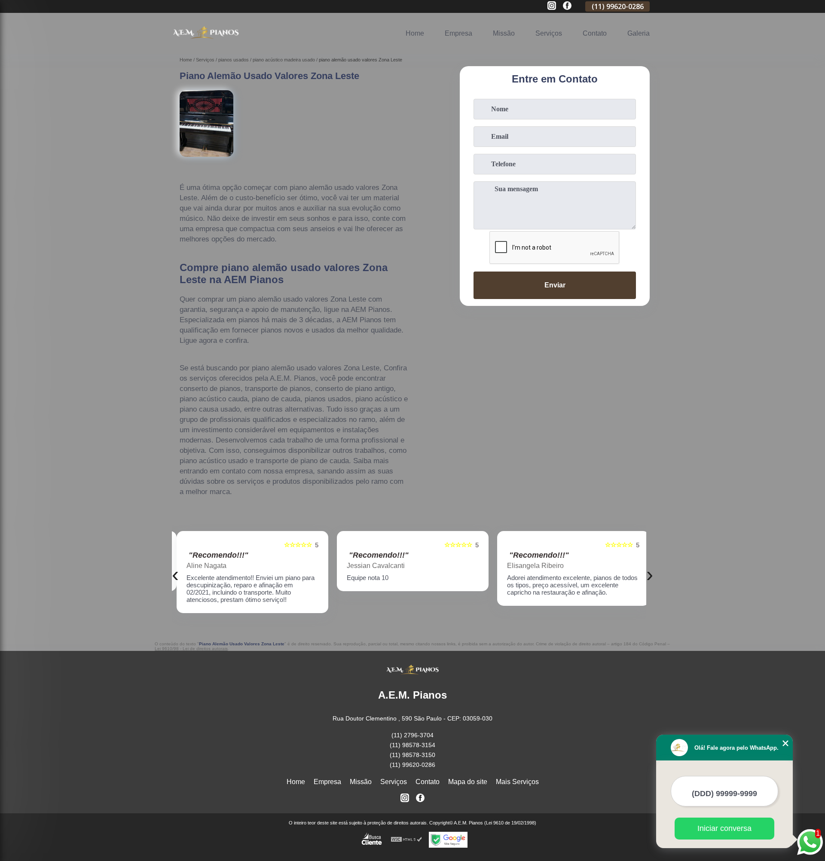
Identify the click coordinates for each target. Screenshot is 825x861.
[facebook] (567, 6)
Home (415, 33)
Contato (595, 33)
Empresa (458, 33)
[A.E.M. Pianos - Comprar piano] (206, 43)
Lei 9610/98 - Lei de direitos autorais (191, 648)
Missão (504, 33)
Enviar (554, 285)
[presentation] (175, 574)
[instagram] (551, 6)
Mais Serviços (517, 781)
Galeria (638, 33)
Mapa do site (467, 781)
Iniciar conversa (724, 828)
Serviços (548, 33)
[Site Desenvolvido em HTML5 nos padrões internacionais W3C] (406, 840)
